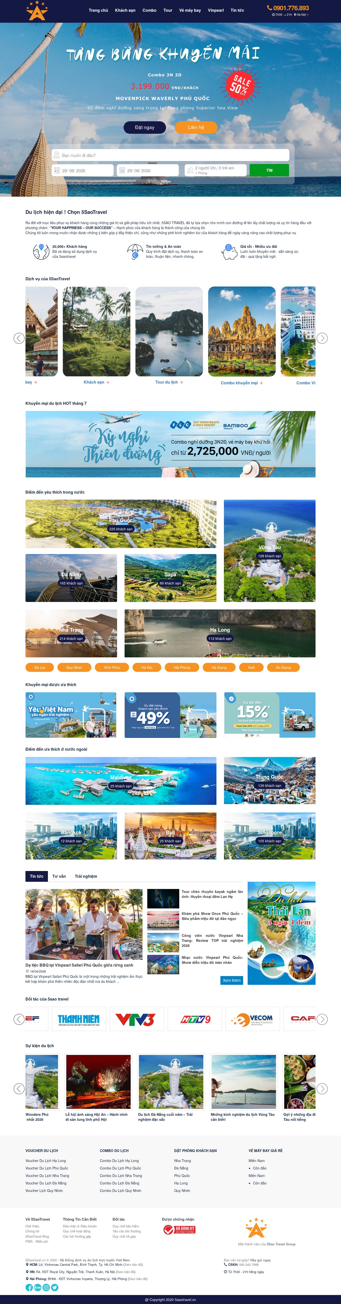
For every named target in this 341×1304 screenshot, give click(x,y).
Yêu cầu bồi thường (127, 1231)
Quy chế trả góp (124, 1236)
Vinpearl (216, 10)
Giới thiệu (32, 1226)
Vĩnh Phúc (112, 667)
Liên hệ (196, 127)
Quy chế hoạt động (76, 1231)
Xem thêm (232, 980)
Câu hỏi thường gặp (77, 1236)
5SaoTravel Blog (37, 1236)
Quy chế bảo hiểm (126, 1226)
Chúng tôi (32, 1231)
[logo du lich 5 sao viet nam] (47, 9)
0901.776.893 (290, 7)
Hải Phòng (182, 667)
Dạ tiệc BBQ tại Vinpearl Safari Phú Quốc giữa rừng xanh (79, 965)
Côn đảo (260, 1167)
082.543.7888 (249, 1264)
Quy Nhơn (74, 667)
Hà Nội (147, 667)
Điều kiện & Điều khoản (80, 1226)
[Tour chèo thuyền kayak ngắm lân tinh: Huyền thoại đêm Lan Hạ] (163, 897)
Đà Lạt (39, 667)
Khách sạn (125, 10)
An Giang (283, 667)
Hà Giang (219, 667)
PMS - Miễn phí (36, 1241)
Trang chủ (98, 10)
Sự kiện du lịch (39, 1045)
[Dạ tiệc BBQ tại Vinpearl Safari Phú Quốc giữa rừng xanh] (84, 923)
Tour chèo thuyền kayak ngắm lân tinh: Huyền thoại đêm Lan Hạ (212, 894)
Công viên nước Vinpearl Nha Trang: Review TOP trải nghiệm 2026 (212, 940)
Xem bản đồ (133, 1264)
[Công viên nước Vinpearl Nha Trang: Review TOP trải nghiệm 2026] (163, 941)
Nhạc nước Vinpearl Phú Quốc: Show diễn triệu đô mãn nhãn (212, 960)
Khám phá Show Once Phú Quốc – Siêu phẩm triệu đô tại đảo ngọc (212, 916)
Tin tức (237, 10)
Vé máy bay (190, 10)
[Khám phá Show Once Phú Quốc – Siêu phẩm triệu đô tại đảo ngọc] (163, 919)
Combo (150, 10)
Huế (251, 667)
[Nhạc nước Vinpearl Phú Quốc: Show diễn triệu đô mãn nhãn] (163, 963)
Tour (168, 10)
